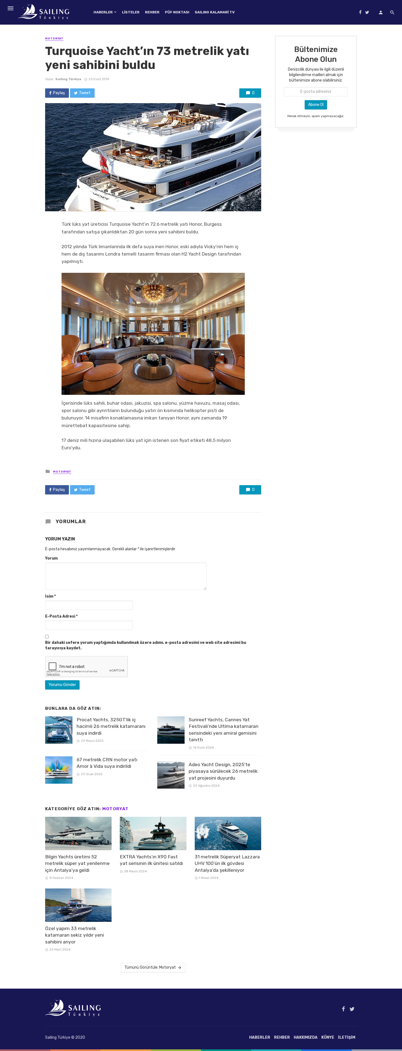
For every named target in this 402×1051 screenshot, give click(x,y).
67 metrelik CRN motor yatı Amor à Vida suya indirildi (107, 763)
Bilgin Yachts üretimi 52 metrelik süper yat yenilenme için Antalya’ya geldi (77, 863)
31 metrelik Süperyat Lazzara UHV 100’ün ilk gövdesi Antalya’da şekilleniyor (227, 863)
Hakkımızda (305, 1037)
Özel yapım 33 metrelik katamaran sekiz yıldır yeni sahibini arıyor (74, 935)
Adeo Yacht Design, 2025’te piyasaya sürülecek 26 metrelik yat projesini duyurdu (223, 771)
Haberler (103, 12)
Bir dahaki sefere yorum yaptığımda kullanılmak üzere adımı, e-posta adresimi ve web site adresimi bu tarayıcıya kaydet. (145, 645)
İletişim (346, 1037)
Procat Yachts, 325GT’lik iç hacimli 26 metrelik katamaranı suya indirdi (111, 726)
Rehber (152, 12)
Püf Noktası (177, 12)
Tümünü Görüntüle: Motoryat (150, 967)
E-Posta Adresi (61, 616)
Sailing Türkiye (68, 79)
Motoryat (54, 38)
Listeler (130, 12)
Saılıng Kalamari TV (215, 12)
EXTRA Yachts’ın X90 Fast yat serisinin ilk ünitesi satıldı (151, 860)
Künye (327, 1037)
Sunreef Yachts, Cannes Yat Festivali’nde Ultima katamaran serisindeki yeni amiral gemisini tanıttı (223, 730)
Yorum (51, 558)
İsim (50, 596)
